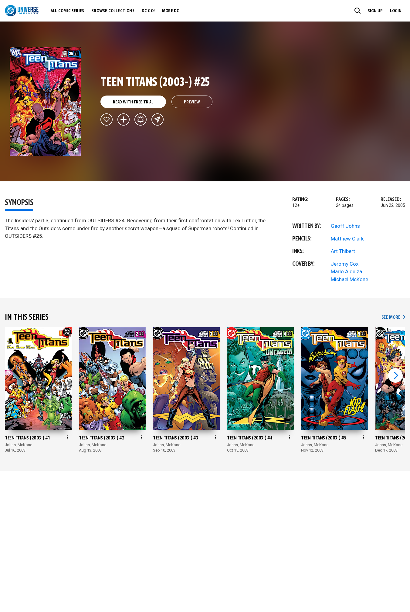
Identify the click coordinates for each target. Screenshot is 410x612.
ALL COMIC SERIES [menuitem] (67, 11)
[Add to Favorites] (106, 119)
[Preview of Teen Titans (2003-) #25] (45, 101)
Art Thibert (343, 251)
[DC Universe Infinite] (22, 11)
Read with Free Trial (133, 102)
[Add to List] (123, 119)
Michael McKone (349, 279)
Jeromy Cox (344, 264)
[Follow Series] (140, 119)
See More (393, 317)
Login (396, 11)
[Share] (157, 119)
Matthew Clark (347, 239)
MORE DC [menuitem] (170, 11)
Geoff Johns (345, 226)
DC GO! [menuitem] (148, 11)
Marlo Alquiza (346, 271)
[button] (357, 10)
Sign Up (375, 11)
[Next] (395, 375)
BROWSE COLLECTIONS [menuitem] (112, 11)
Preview (192, 102)
